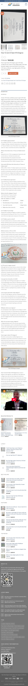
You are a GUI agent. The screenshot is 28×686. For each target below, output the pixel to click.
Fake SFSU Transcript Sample (18, 628)
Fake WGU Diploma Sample (6, 637)
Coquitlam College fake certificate (7, 623)
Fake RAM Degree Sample (6, 628)
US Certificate (8, 50)
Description (4, 91)
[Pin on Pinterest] (12, 83)
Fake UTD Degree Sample (8, 80)
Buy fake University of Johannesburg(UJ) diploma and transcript (14, 601)
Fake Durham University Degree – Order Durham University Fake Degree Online (7, 434)
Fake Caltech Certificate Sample (7, 626)
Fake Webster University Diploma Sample (9, 634)
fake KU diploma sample (19, 626)
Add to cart (13, 73)
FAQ (17, 682)
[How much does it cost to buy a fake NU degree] (21, 424)
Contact (13, 682)
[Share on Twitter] (7, 83)
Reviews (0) (3, 94)
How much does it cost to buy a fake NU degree (21, 433)
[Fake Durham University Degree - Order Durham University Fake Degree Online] (7, 424)
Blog (25, 681)
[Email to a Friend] (9, 83)
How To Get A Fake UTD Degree (19, 80)
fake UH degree (4, 630)
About (2, 681)
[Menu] (2, 4)
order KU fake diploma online (18, 637)
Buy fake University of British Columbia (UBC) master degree (15, 597)
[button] (14, 193)
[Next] (25, 26)
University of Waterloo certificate (7, 639)
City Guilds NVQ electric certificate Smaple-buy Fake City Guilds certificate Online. (15, 610)
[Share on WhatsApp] (2, 83)
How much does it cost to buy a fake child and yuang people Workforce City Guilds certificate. (16, 606)
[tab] (14, 91)
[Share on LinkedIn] (14, 83)
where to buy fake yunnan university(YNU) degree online (14, 615)
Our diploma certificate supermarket (14, 681)
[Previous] (3, 26)
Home (2, 50)
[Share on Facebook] (5, 83)
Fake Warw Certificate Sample (7, 632)
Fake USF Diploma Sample (13, 630)
